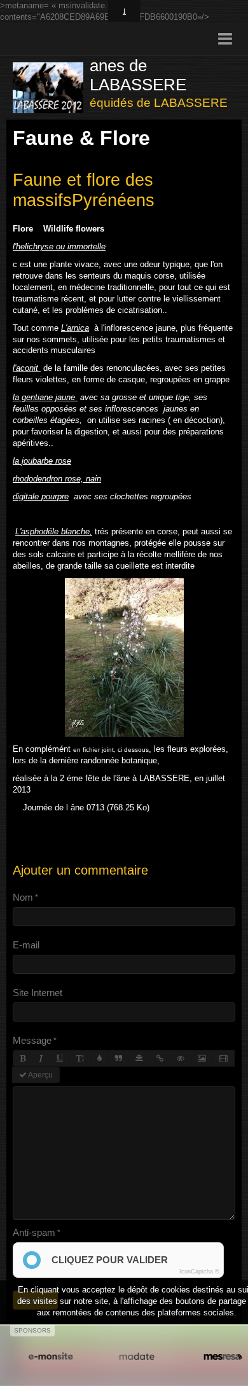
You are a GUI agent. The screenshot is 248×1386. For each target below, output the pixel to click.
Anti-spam (34, 1232)
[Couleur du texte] (99, 1058)
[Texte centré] (139, 1058)
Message (32, 1040)
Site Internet (37, 992)
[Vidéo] (223, 1058)
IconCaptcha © (199, 1271)
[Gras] (22, 1058)
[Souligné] (60, 1058)
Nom (23, 897)
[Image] (202, 1058)
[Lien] (159, 1058)
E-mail (26, 944)
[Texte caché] (180, 1058)
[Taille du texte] (80, 1058)
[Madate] (136, 1356)
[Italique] (41, 1058)
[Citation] (118, 1058)
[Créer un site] (50, 1356)
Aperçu (40, 1075)
